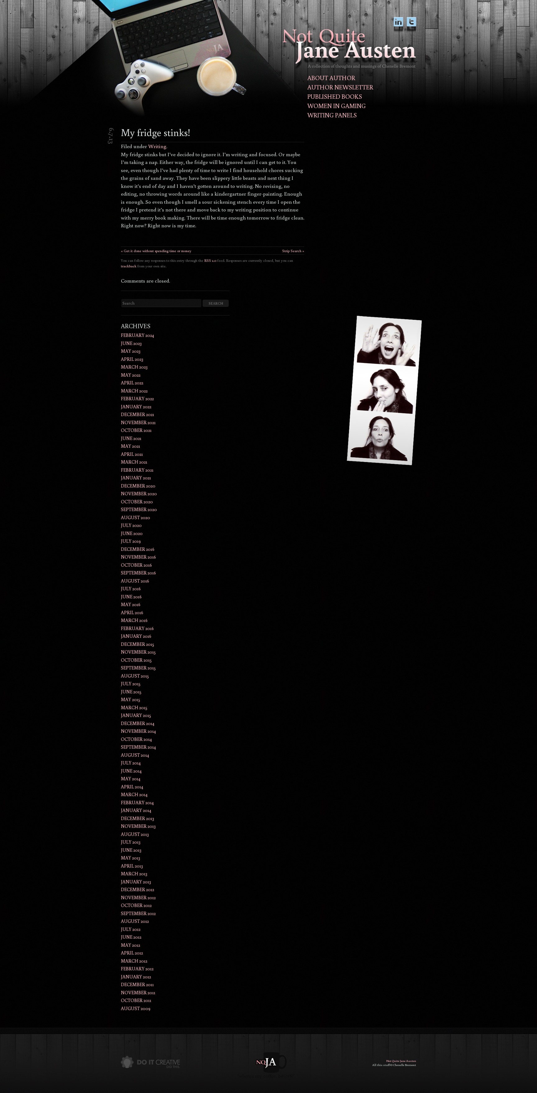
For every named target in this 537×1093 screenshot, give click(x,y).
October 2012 (136, 905)
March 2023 (134, 367)
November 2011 (138, 992)
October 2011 (136, 1000)
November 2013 (138, 826)
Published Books (334, 96)
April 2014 (132, 787)
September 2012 (138, 913)
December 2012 (137, 889)
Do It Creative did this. (150, 1062)
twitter (411, 24)
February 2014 (137, 802)
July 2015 (130, 684)
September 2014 (138, 747)
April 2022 (132, 383)
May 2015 (130, 699)
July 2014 (131, 763)
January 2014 (136, 810)
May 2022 (130, 375)
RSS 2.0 (210, 260)
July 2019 (131, 541)
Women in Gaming (336, 106)
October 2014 (136, 739)
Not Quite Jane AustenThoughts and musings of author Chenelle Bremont (349, 49)
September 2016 (138, 573)
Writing (157, 146)
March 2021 (134, 462)
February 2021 (137, 470)
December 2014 (137, 723)
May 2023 (130, 351)
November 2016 (138, 557)
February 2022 (137, 398)
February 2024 (137, 335)
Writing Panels (332, 115)
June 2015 (131, 692)
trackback (128, 266)
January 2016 (136, 636)
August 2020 (135, 517)
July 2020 (131, 525)
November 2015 (138, 652)
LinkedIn (398, 24)
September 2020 (139, 509)
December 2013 (137, 818)
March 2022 (134, 391)
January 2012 (136, 977)
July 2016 (131, 589)
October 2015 (136, 660)
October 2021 (136, 430)
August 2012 (135, 921)
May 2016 (130, 604)
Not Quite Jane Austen (401, 1061)
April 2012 (132, 953)
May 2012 (130, 945)
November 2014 (138, 731)
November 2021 (138, 422)
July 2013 (130, 842)
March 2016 (134, 620)
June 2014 (131, 771)
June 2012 (131, 937)
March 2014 (134, 794)
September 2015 (138, 668)
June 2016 (131, 597)
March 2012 (134, 961)
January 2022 (136, 407)
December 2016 (137, 549)
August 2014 (135, 755)
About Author (331, 78)
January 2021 (136, 478)
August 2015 (135, 676)
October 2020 (137, 502)
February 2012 (137, 969)
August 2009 (135, 1008)
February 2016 (137, 628)
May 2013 (130, 858)
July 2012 (130, 929)
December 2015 (137, 644)
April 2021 (132, 454)
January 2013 (136, 882)
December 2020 (138, 486)
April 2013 (132, 866)
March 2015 (134, 707)
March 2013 (134, 874)
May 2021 (130, 446)
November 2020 (139, 494)
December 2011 (137, 984)
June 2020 (132, 533)
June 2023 (131, 343)
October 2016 (136, 565)
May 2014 (130, 779)
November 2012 (138, 897)
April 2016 (132, 612)
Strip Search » (293, 250)
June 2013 (131, 850)
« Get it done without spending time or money (156, 250)
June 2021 (131, 438)
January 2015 (136, 715)
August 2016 (135, 581)
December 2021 (137, 414)
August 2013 (135, 834)
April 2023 (132, 359)
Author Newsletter (340, 87)
